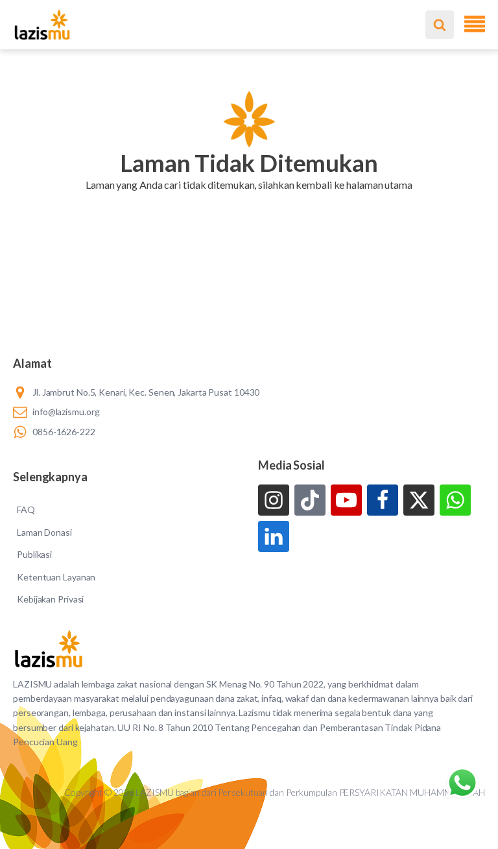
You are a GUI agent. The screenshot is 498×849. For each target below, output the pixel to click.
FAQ (26, 509)
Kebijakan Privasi (50, 598)
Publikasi (34, 554)
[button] (249, 201)
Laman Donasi (44, 532)
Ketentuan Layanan (56, 576)
